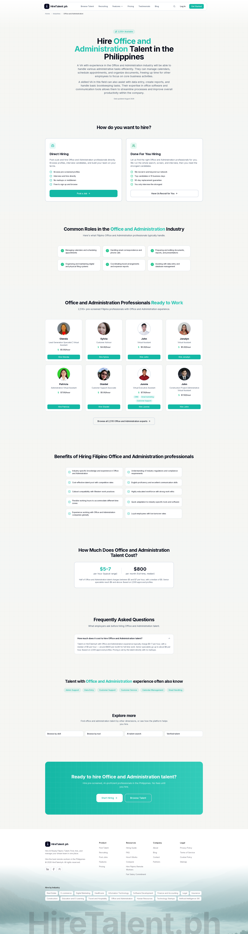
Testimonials (144, 6)
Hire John (144, 357)
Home (47, 14)
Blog (157, 6)
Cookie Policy (186, 857)
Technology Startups (166, 898)
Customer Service (129, 690)
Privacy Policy (186, 848)
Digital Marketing (83, 893)
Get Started (196, 6)
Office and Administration (122, 898)
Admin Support (72, 690)
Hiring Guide (131, 848)
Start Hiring (108, 798)
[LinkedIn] (47, 869)
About (155, 848)
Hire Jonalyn (184, 357)
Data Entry (89, 690)
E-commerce (66, 893)
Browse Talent (87, 6)
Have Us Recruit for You (162, 193)
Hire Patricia (63, 407)
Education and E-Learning (73, 898)
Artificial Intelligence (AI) (189, 898)
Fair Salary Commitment (136, 874)
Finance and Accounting (167, 893)
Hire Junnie (144, 407)
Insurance (196, 893)
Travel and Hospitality (97, 898)
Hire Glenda (63, 357)
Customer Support (107, 690)
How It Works (131, 857)
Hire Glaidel (104, 407)
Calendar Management (152, 690)
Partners (156, 862)
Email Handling (175, 690)
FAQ (128, 852)
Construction (52, 898)
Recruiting (103, 6)
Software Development (143, 893)
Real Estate (51, 893)
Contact (156, 857)
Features (116, 6)
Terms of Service (187, 852)
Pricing (131, 6)
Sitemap (183, 862)
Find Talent (104, 848)
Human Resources (145, 898)
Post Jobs (103, 857)
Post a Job (82, 193)
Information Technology (118, 893)
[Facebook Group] (59, 869)
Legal (184, 893)
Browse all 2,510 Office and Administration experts (122, 421)
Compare (130, 862)
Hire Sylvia (104, 357)
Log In (183, 6)
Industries (56, 14)
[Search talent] (174, 6)
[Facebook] (53, 869)
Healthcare (99, 893)
